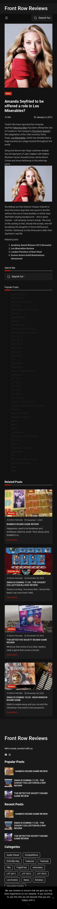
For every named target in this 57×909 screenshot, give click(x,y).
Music (14, 420)
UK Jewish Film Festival (24, 459)
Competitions (18, 317)
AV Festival (17, 298)
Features (16, 351)
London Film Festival (23, 401)
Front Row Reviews (26, 8)
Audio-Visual (18, 294)
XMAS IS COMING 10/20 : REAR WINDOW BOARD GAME (27, 698)
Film (13, 359)
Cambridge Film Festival (24, 309)
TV (12, 455)
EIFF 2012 (16, 336)
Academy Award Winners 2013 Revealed (31, 245)
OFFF (14, 428)
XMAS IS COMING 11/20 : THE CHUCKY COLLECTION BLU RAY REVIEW (26, 583)
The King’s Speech (41, 131)
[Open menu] (6, 18)
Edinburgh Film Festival (24, 332)
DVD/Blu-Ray (18, 325)
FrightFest (16, 367)
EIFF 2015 (16, 348)
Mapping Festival (20, 417)
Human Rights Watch (23, 371)
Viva (13, 466)
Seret (14, 443)
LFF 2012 (16, 382)
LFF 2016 (16, 394)
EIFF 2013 (16, 340)
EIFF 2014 (16, 344)
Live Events (17, 397)
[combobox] (41, 17)
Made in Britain (19, 413)
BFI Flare (16, 305)
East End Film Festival (23, 328)
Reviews (15, 440)
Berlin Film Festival (22, 301)
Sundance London (21, 447)
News (8, 93)
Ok (28, 904)
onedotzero (17, 432)
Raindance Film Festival (24, 436)
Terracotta (17, 451)
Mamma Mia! (20, 127)
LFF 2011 (16, 378)
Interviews (17, 374)
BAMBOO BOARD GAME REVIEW (23, 524)
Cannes (15, 313)
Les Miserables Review (22, 248)
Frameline (16, 363)
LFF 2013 (16, 386)
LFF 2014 (16, 390)
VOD (13, 470)
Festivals (16, 355)
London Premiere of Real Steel (26, 252)
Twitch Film (10, 124)
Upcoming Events (21, 463)
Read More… (13, 540)
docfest (15, 321)
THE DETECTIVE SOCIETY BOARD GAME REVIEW (27, 641)
